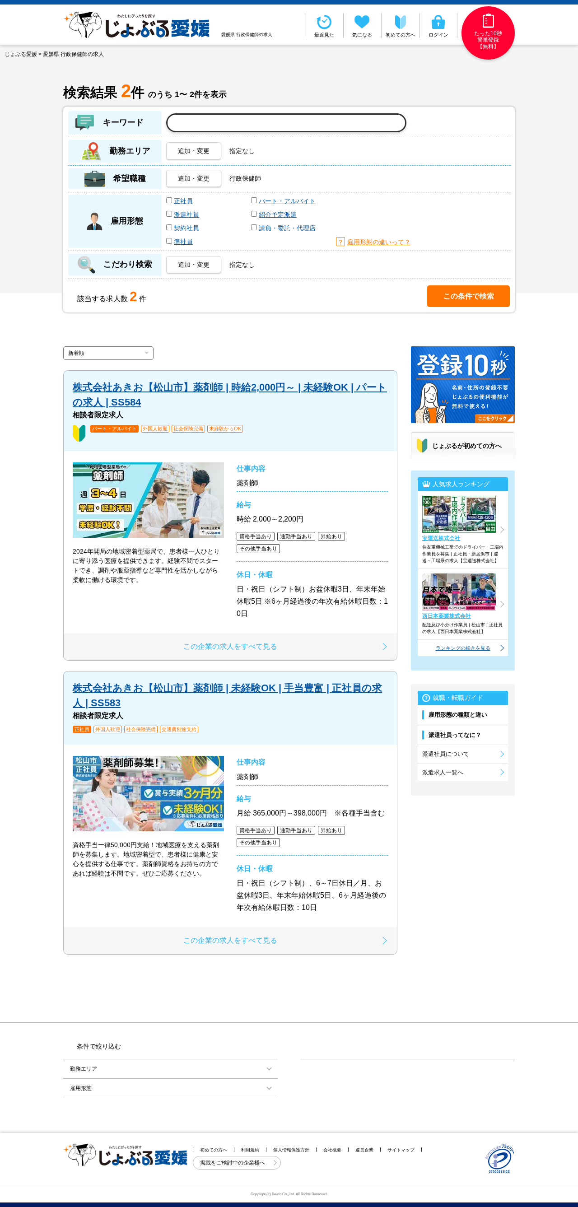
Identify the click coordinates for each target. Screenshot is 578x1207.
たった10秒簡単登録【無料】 (488, 40)
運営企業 (364, 1149)
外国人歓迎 (155, 428)
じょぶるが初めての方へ (467, 445)
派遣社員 (186, 214)
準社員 (183, 241)
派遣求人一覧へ (442, 772)
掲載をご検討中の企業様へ (233, 1163)
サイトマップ (401, 1149)
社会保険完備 (188, 428)
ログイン (438, 34)
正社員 (183, 201)
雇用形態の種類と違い (458, 714)
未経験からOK (225, 428)
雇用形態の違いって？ (378, 242)
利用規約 (250, 1149)
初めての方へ (400, 34)
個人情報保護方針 (291, 1149)
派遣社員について (445, 753)
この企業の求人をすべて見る (230, 646)
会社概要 (332, 1149)
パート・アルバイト (287, 201)
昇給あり (331, 536)
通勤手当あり (296, 536)
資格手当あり (255, 536)
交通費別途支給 (179, 729)
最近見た (324, 34)
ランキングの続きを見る (463, 648)
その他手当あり (258, 548)
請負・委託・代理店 (287, 228)
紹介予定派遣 (278, 214)
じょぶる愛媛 (21, 54)
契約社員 (186, 228)
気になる (362, 34)
